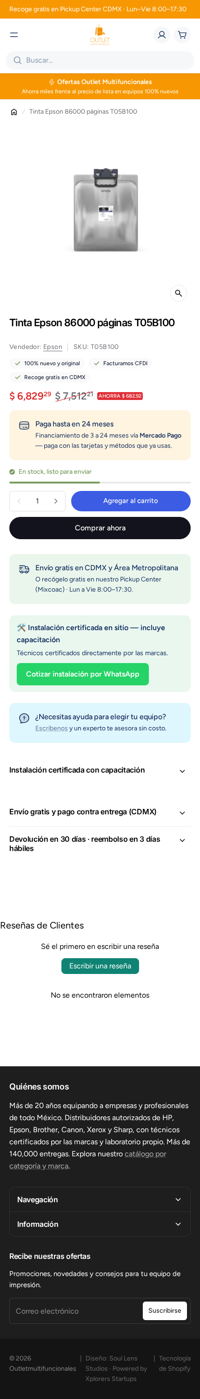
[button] (100, 771)
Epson (52, 347)
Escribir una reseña (100, 965)
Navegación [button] (37, 1199)
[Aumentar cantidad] (56, 501)
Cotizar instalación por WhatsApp (83, 674)
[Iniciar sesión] (161, 34)
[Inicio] (14, 111)
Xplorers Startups (111, 1379)
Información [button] (37, 1224)
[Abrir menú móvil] (14, 35)
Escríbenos (51, 728)
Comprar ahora (100, 527)
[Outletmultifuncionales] (100, 34)
